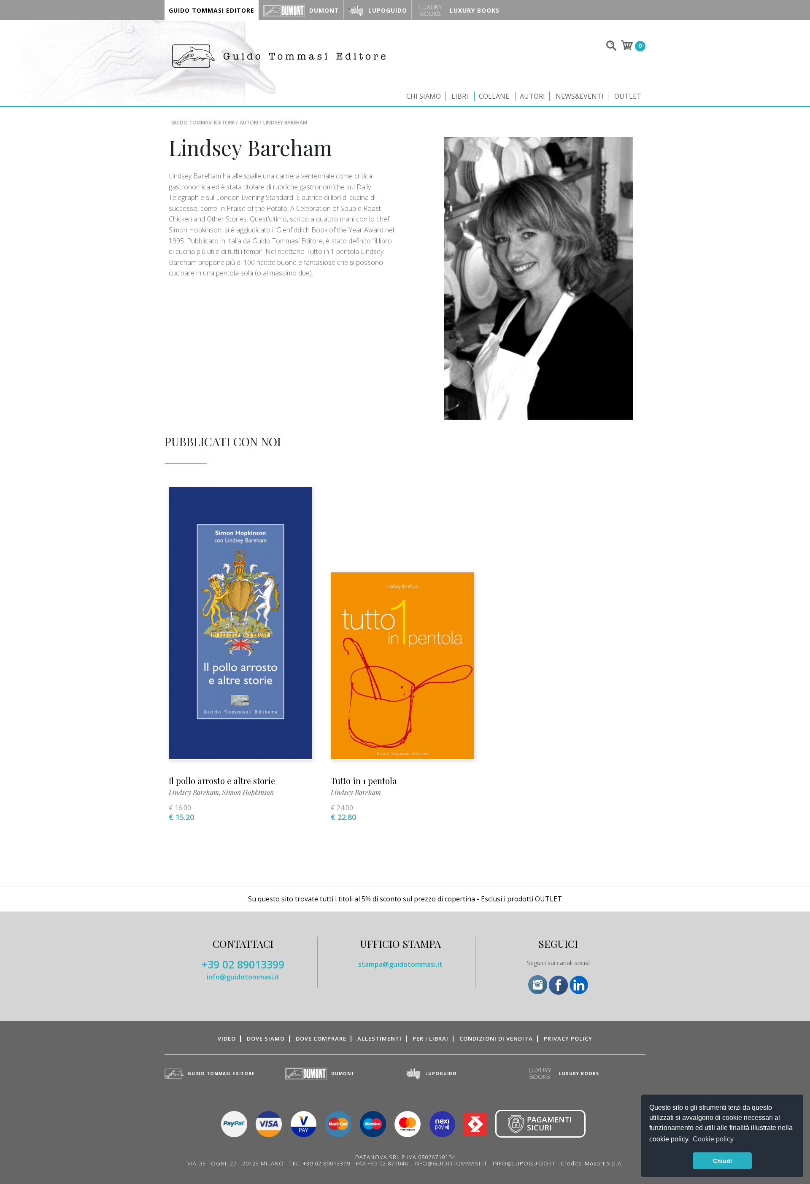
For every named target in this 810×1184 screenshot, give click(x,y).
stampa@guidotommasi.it (400, 964)
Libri (459, 96)
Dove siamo (266, 1038)
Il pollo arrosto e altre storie (222, 780)
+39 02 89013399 (243, 964)
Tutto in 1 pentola (364, 780)
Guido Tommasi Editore (203, 122)
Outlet (627, 96)
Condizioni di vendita (496, 1038)
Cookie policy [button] (713, 1139)
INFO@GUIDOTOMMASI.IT (450, 1163)
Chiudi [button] (722, 1160)
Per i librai (430, 1038)
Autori (532, 96)
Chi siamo (423, 96)
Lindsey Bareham (194, 792)
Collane (494, 96)
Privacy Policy (568, 1038)
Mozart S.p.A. (604, 1163)
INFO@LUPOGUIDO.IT (524, 1163)
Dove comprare (321, 1038)
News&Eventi (580, 96)
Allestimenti (379, 1038)
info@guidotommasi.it (243, 977)
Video (227, 1038)
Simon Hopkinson (248, 792)
